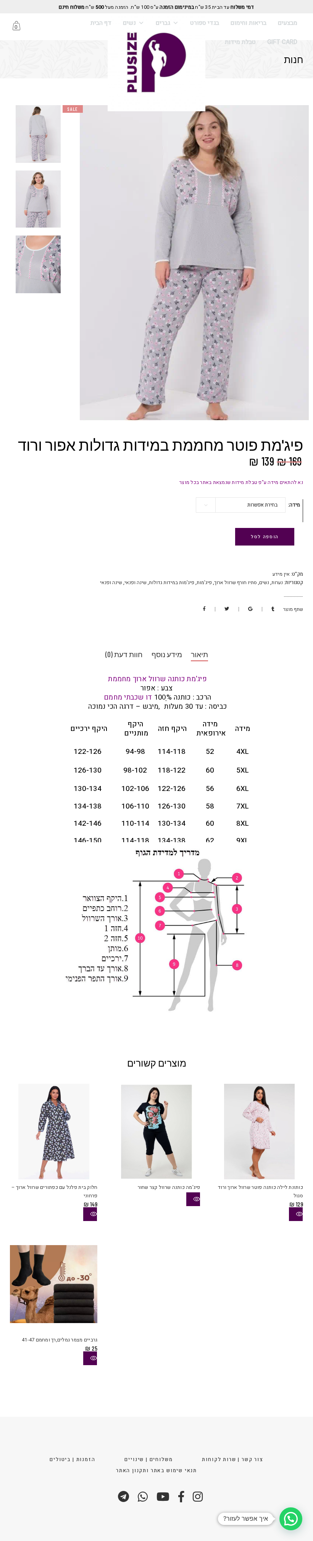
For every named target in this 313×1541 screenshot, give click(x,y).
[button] (290, 1518)
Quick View (90, 1214)
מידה (294, 504)
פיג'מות (204, 582)
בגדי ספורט (204, 23)
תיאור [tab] (199, 654)
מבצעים (287, 23)
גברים (163, 23)
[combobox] (241, 505)
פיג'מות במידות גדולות (171, 582)
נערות (277, 582)
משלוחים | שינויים (148, 1459)
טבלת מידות (240, 42)
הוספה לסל (265, 536)
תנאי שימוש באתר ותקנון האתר (156, 1470)
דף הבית (100, 23)
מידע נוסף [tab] (167, 654)
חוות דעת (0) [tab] (124, 654)
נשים (129, 23)
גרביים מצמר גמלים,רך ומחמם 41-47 (59, 1339)
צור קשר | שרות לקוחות (232, 1459)
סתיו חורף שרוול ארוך (235, 582)
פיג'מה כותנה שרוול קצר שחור (169, 1187)
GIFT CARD (282, 42)
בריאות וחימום (248, 23)
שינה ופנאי (135, 582)
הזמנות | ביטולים (72, 1459)
